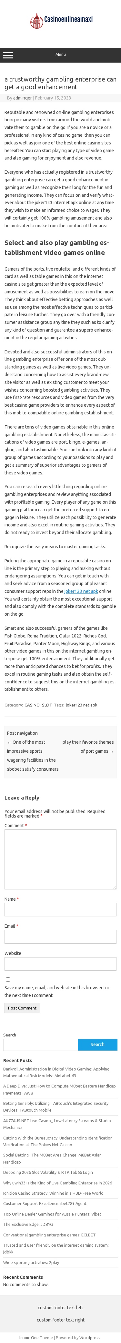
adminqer (22, 97)
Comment (16, 825)
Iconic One (29, 1337)
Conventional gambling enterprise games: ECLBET (49, 1235)
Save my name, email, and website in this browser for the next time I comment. (57, 991)
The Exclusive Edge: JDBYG (28, 1224)
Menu (60, 54)
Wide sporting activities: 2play (31, 1262)
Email (11, 926)
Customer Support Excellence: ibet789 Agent (44, 1203)
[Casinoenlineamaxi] (60, 34)
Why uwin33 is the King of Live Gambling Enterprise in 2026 (57, 1183)
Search (9, 1035)
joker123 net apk (81, 591)
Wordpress (89, 1337)
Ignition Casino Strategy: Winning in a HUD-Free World (53, 1193)
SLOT (47, 705)
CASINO (32, 705)
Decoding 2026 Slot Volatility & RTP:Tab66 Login (48, 1172)
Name (12, 899)
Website (13, 953)
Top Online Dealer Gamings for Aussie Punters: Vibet (52, 1214)
